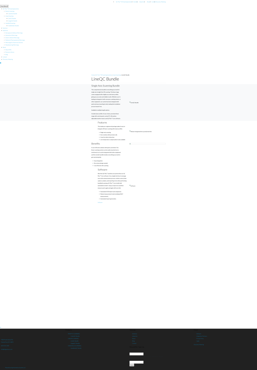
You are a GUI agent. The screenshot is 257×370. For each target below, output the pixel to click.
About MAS (8, 49)
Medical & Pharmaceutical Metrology (15, 40)
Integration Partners (201, 336)
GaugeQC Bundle (12, 21)
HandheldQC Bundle (13, 25)
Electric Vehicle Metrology (12, 37)
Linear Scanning (9, 16)
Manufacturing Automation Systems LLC (15, 367)
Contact (153, 2)
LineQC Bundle (12, 18)
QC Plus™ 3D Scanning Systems (124, 2)
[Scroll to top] (0, 327)
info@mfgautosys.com (6, 349)
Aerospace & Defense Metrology (14, 33)
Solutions (135, 2)
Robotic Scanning (9, 11)
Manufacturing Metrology (12, 45)
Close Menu (4, 6)
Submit (132, 365)
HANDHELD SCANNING (74, 345)
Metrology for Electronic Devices (14, 42)
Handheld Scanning (10, 23)
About (148, 2)
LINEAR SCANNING (73, 338)
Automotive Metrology (11, 35)
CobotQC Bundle (12, 13)
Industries (141, 2)
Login (197, 341)
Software (100, 202)
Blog (6, 54)
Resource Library (9, 52)
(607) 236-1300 (5, 345)
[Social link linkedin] (0, 63)
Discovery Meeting (161, 2)
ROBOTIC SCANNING (74, 333)
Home (93, 75)
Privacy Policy (200, 338)
